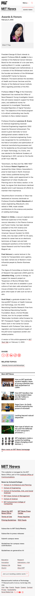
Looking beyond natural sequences (24, 416)
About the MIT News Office (7, 512)
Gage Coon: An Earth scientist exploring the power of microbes (24, 406)
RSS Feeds (22, 520)
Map (7, 587)
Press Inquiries (24, 517)
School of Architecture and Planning (17, 485)
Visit (3, 587)
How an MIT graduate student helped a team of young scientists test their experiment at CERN (24, 383)
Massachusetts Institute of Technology (15, 580)
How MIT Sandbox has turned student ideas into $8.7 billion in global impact (24, 396)
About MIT (21, 568)
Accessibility (11, 590)
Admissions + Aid (24, 562)
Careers (23, 587)
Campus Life (5, 565)
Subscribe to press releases (12, 533)
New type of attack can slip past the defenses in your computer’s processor (24, 430)
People (17, 587)
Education (4, 560)
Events (11, 587)
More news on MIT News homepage (15, 449)
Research (21, 560)
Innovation (5, 562)
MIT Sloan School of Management (17, 496)
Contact (29, 587)
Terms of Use (6, 517)
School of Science (11, 499)
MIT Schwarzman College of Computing (14, 503)
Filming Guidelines (8, 520)
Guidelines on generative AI (12, 550)
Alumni (3, 568)
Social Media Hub (7, 592)
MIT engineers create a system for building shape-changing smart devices (24, 441)
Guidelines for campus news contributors (12, 544)
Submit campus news (10, 539)
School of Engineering (12, 488)
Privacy (3, 590)
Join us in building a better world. (14, 574)
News (19, 565)
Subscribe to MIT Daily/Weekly (13, 528)
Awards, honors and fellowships (13, 365)
